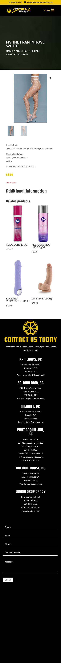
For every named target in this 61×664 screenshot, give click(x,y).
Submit (8, 580)
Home (9, 51)
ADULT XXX (22, 51)
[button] (50, 78)
